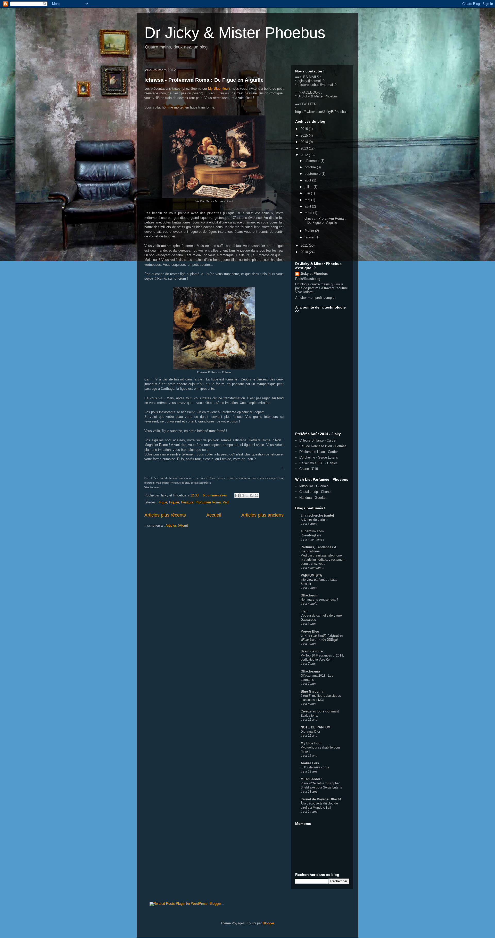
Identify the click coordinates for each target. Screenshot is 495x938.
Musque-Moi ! (311, 779)
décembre (312, 161)
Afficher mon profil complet (315, 298)
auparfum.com (312, 531)
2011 (305, 245)
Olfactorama (310, 671)
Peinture (187, 502)
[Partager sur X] (246, 495)
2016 (305, 129)
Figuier (174, 502)
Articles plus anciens (262, 515)
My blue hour (311, 743)
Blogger (268, 923)
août (308, 180)
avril (308, 206)
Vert (226, 502)
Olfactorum (309, 595)
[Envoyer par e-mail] (237, 495)
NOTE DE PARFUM (316, 727)
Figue (163, 502)
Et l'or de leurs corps (315, 767)
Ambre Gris (310, 763)
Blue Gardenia (312, 691)
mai (308, 200)
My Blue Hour (218, 88)
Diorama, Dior (310, 731)
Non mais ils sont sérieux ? (319, 599)
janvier (310, 237)
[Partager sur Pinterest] (256, 495)
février (310, 231)
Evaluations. (309, 715)
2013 (305, 148)
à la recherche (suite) (317, 515)
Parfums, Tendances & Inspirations (318, 549)
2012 (305, 155)
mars (309, 213)
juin (308, 193)
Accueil (213, 515)
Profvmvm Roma (208, 502)
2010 (305, 252)
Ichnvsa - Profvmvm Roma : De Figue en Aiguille (203, 80)
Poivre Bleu (310, 631)
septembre (313, 174)
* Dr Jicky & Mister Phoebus (316, 96)
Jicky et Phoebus (314, 274)
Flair (304, 611)
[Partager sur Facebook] (251, 495)
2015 (305, 135)
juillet (309, 187)
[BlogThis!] (241, 495)
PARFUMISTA (311, 575)
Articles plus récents (165, 515)
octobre (311, 167)
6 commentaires (215, 495)
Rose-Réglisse (311, 535)
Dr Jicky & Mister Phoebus (234, 32)
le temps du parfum (314, 519)
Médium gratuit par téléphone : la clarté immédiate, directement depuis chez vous (323, 560)
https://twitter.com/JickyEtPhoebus (321, 112)
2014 (305, 142)
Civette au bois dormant (320, 711)
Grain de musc (312, 651)
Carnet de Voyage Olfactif (321, 799)
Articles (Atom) (177, 525)
